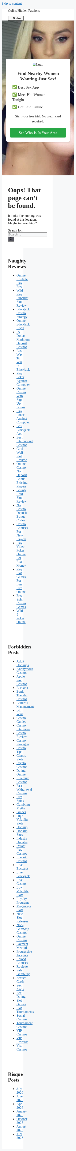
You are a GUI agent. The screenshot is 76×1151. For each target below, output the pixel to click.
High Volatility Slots (22, 819)
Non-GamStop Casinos (22, 928)
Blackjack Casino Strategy (23, 313)
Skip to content (12, 3)
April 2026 (19, 1105)
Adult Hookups (22, 663)
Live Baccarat (22, 866)
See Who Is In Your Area (38, 133)
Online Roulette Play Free (22, 281)
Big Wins (19, 712)
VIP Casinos (21, 1032)
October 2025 (21, 1120)
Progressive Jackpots (24, 953)
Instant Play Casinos (21, 849)
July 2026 (19, 1090)
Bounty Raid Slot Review (21, 495)
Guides (21, 812)
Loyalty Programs (22, 900)
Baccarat (22, 687)
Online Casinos (21, 938)
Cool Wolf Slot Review (21, 454)
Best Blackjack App (23, 429)
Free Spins (20, 798)
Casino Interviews (23, 727)
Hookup (21, 827)
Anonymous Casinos (24, 670)
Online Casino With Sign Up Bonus (21, 398)
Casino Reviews (22, 734)
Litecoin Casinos (21, 859)
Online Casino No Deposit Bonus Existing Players (21, 475)
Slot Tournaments (25, 1009)
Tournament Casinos (24, 1025)
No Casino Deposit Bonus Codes (21, 512)
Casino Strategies (22, 742)
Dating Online (21, 772)
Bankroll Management (25, 704)
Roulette (22, 966)
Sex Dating (21, 994)
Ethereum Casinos (22, 780)
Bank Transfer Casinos (21, 695)
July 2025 (19, 1135)
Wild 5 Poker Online (21, 616)
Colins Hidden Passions (24, 10)
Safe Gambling (23, 972)
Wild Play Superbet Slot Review (22, 298)
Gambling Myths (23, 806)
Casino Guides (21, 719)
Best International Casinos (24, 441)
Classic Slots (21, 757)
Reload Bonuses (22, 961)
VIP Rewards (22, 1040)
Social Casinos (21, 1017)
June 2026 (19, 1098)
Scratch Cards (21, 979)
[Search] (11, 239)
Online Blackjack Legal (23, 324)
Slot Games (21, 1002)
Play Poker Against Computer (23, 379)
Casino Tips (21, 750)
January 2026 (21, 1113)
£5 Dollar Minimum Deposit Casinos (23, 339)
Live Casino (21, 881)
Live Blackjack (23, 874)
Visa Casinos (21, 1047)
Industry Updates (21, 840)
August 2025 (21, 1128)
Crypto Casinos (21, 765)
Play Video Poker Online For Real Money (21, 554)
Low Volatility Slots (22, 891)
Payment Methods (22, 945)
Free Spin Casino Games (21, 601)
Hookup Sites (21, 832)
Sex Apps (20, 987)
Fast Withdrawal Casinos (24, 789)
